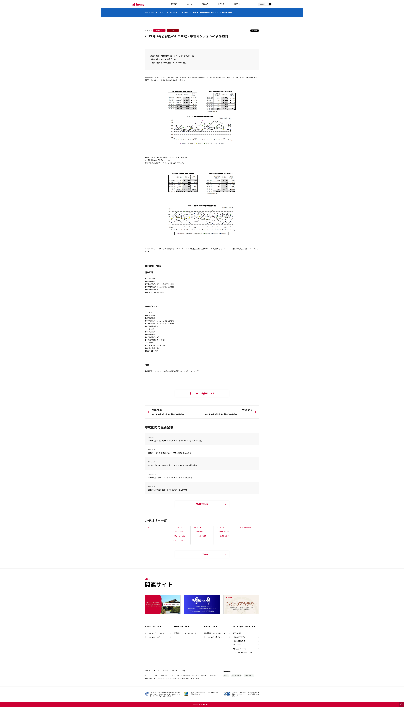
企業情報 (174, 4)
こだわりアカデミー (240, 637)
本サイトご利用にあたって (161, 675)
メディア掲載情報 (245, 527)
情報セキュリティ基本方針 (208, 675)
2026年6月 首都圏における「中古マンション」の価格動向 (170, 477)
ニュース (189, 4)
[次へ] (264, 604)
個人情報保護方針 (150, 678)
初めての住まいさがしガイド (242, 653)
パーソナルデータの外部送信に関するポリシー (185, 675)
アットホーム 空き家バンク (213, 637)
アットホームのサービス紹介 (154, 633)
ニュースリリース (176, 527)
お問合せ (237, 4)
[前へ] (140, 604)
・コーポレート (178, 532)
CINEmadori (237, 645)
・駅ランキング (224, 532)
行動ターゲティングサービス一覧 (166, 678)
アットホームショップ (152, 637)
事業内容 (205, 4)
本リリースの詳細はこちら (202, 393)
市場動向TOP (202, 504)
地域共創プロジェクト (240, 649)
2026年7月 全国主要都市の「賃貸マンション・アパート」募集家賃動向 (175, 440)
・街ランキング (224, 536)
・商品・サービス (179, 536)
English (226, 675)
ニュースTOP (202, 554)
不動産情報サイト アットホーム (214, 633)
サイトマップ (148, 675)
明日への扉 (237, 633)
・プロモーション (179, 540)
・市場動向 (199, 532)
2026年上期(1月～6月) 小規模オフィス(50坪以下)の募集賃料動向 (173, 465)
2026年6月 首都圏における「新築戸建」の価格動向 (167, 490)
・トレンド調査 (201, 536)
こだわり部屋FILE (239, 641)
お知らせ (151, 527)
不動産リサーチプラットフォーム (185, 633)
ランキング (220, 527)
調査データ (197, 527)
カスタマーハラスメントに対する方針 (188, 678)
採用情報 (174, 671)
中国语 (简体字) (249, 675)
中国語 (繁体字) (236, 675)
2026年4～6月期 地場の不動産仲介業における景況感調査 (169, 453)
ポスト (255, 30)
